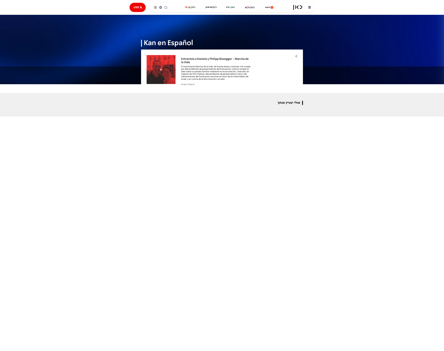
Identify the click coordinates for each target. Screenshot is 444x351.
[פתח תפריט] (309, 7)
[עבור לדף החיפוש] (165, 7)
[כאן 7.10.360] (190, 7)
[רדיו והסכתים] (230, 7)
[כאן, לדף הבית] (296, 7)
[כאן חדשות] (269, 7)
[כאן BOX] (249, 7)
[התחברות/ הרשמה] (155, 7)
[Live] (138, 7)
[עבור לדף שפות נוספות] (160, 7)
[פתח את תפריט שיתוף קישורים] (296, 56)
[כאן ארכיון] (211, 7)
